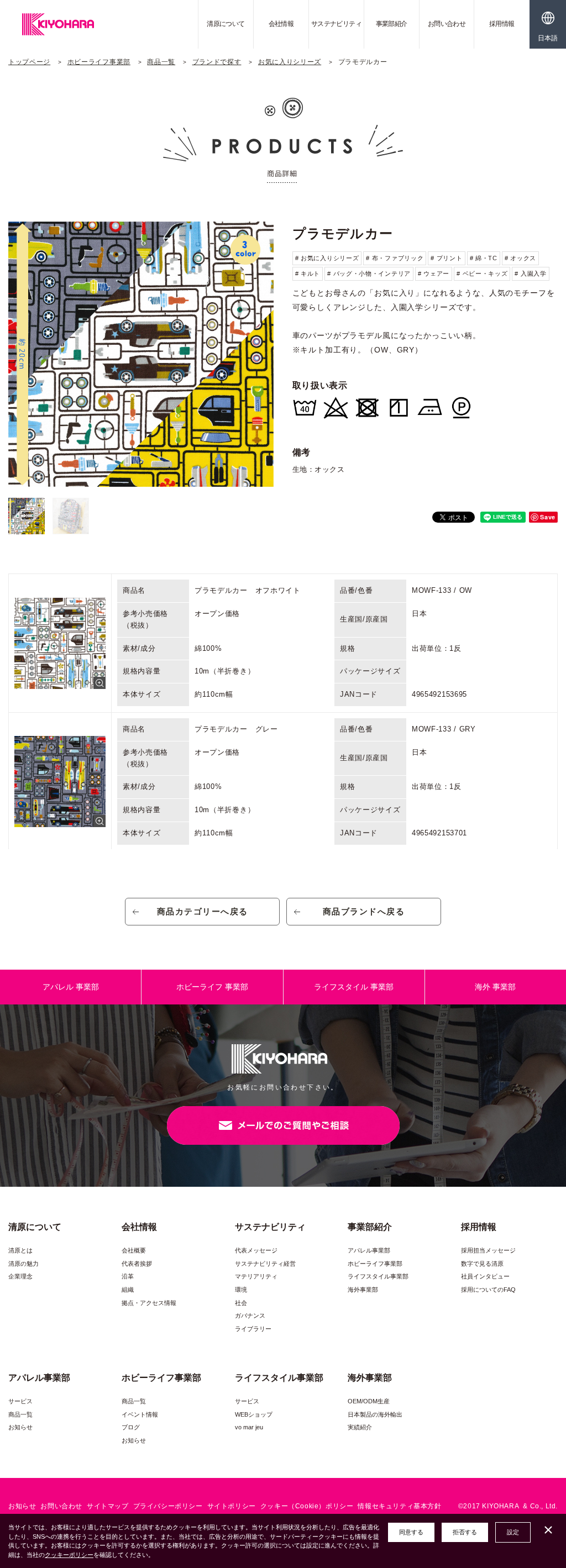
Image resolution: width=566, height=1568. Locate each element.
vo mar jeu (249, 1427)
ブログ (131, 1427)
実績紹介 (360, 1427)
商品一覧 (161, 62)
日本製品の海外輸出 (375, 1414)
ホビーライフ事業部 (98, 62)
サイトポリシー (231, 1506)
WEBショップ (253, 1414)
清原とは (20, 1250)
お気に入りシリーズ (289, 62)
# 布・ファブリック (394, 258)
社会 (241, 1302)
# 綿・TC (483, 258)
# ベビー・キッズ (482, 273)
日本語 (548, 38)
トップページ (29, 62)
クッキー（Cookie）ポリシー (307, 1506)
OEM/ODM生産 (369, 1401)
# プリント (446, 258)
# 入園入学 (530, 273)
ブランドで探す (217, 62)
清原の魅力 (23, 1263)
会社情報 (281, 24)
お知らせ (20, 1427)
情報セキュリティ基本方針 (399, 1506)
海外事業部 (363, 1289)
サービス (20, 1401)
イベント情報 (140, 1414)
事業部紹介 (391, 24)
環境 (241, 1289)
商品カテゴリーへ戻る (202, 911)
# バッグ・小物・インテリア (369, 273)
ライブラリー (253, 1328)
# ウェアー (433, 273)
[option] (141, 354)
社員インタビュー (485, 1276)
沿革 (128, 1276)
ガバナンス (250, 1315)
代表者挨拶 (137, 1263)
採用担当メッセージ (488, 1250)
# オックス (520, 258)
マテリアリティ (256, 1276)
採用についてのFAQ (488, 1289)
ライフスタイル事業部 (378, 1276)
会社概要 (134, 1250)
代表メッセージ (256, 1250)
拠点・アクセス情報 (149, 1302)
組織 (128, 1289)
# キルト (308, 273)
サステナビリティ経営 (265, 1263)
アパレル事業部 (369, 1250)
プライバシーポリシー (168, 1506)
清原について (225, 24)
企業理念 (20, 1276)
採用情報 (502, 24)
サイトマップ (108, 1506)
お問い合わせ (446, 24)
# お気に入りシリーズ (327, 258)
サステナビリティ (336, 24)
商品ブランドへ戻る (364, 911)
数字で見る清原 (482, 1263)
